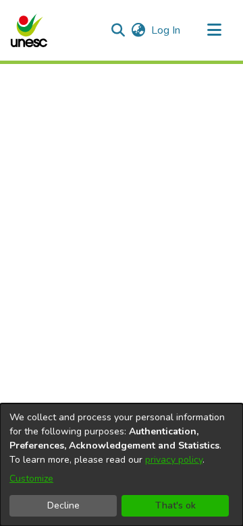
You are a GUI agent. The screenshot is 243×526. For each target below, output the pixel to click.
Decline (63, 505)
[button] (28, 30)
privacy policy (173, 459)
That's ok (175, 505)
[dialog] (121, 464)
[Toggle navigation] (214, 30)
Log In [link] (166, 30)
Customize (31, 478)
